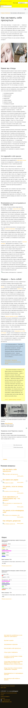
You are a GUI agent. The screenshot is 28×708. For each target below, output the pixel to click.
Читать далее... (20, 476)
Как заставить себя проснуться (10, 470)
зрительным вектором (10, 228)
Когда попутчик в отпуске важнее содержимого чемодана (13, 668)
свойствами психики (21, 160)
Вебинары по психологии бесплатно (9, 693)
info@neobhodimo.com (7, 701)
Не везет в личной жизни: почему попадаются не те (13, 656)
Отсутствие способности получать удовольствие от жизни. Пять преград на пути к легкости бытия (13, 663)
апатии (2, 287)
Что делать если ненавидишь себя (13, 511)
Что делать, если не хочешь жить (13, 487)
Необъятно (7, 13)
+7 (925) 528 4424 (6, 700)
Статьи (2, 694)
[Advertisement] (14, 616)
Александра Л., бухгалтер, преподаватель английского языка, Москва (13, 361)
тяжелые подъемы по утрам (11, 316)
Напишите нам (3, 4)
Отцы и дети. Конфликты (11, 652)
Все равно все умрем (10, 479)
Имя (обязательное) (18, 445)
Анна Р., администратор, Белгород (13, 399)
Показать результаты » (7, 565)
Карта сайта (3, 687)
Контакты (3, 698)
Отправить (5, 459)
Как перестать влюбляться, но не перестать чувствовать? (13, 635)
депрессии (19, 288)
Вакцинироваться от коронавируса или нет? (13, 673)
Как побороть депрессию (12, 520)
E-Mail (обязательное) (18, 447)
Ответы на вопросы (5, 696)
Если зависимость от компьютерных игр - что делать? (11, 498)
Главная (3, 13)
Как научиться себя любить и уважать (12, 679)
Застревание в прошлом (10, 644)
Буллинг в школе (8, 640)
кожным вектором (17, 208)
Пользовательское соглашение (8, 685)
